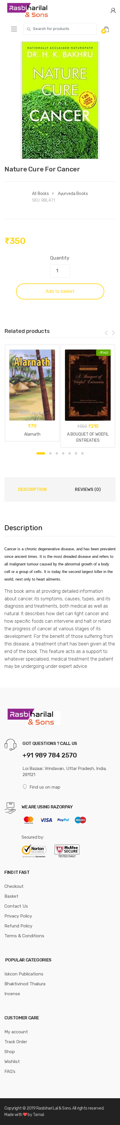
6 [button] (76, 453)
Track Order (15, 1041)
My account (16, 1031)
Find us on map (44, 787)
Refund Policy (18, 926)
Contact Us (16, 906)
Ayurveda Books (73, 193)
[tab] (32, 489)
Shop (9, 1051)
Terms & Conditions (24, 935)
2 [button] (50, 453)
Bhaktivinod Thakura (24, 983)
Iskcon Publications (23, 974)
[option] (60, 100)
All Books (40, 193)
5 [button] (69, 453)
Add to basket (60, 291)
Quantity (59, 258)
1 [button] (40, 453)
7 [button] (82, 453)
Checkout (14, 886)
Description (32, 489)
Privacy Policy (18, 916)
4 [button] (63, 453)
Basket (11, 896)
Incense (12, 993)
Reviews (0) (88, 489)
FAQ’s (9, 1071)
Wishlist (12, 1061)
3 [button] (57, 453)
